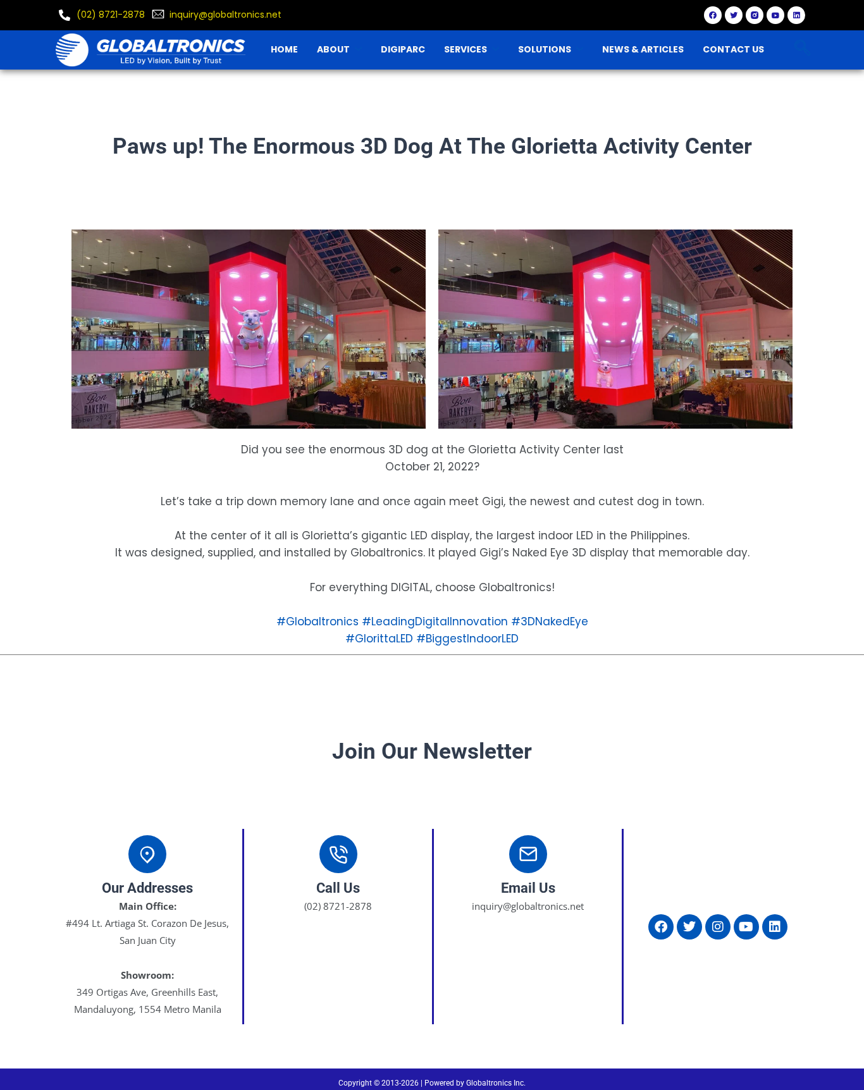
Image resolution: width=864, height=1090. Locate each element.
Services (465, 49)
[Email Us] (528, 854)
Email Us (528, 888)
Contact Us (733, 49)
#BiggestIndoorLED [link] (467, 638)
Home (284, 49)
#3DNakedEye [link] (549, 621)
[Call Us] (338, 854)
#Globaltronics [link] (317, 621)
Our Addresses (147, 888)
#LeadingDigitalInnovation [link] (435, 621)
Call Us (338, 888)
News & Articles (643, 49)
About (333, 49)
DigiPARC (403, 49)
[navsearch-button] (802, 49)
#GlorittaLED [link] (379, 638)
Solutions (544, 49)
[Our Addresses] (147, 854)
